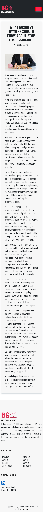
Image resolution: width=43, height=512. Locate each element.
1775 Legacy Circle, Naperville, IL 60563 (8, 488)
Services (5, 459)
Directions (27, 465)
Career (25, 459)
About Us (26, 456)
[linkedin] (3, 482)
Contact (26, 462)
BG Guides (5, 462)
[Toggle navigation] (38, 9)
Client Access (7, 465)
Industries (5, 456)
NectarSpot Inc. (26, 509)
